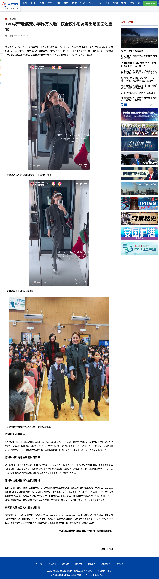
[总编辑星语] (139, 150)
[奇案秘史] (139, 224)
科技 (91, 3)
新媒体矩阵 (105, 564)
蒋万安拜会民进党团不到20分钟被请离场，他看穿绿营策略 (139, 86)
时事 (33, 3)
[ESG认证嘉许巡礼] (139, 254)
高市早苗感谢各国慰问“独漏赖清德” (138, 93)
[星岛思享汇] (139, 120)
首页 (7, 19)
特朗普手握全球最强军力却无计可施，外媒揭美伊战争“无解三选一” (138, 79)
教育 (132, 3)
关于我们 (39, 564)
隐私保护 (91, 564)
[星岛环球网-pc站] (10, 12)
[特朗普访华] (139, 165)
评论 (115, 3)
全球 (58, 3)
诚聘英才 (65, 564)
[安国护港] (139, 239)
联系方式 (78, 564)
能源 (99, 3)
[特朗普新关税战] (139, 180)
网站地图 (52, 564)
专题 (123, 3)
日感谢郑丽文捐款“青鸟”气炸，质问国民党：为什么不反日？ (138, 64)
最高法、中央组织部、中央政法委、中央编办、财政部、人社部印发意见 (139, 71)
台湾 (50, 3)
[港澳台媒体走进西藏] (139, 135)
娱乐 (140, 3)
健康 (82, 3)
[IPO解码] (139, 209)
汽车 (107, 3)
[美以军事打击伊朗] (139, 194)
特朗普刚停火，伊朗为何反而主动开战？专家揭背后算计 (139, 99)
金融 (66, 3)
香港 (41, 3)
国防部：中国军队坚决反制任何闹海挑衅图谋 (139, 57)
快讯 (25, 3)
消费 (74, 3)
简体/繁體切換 (150, 3)
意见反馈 (119, 564)
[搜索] (158, 3)
